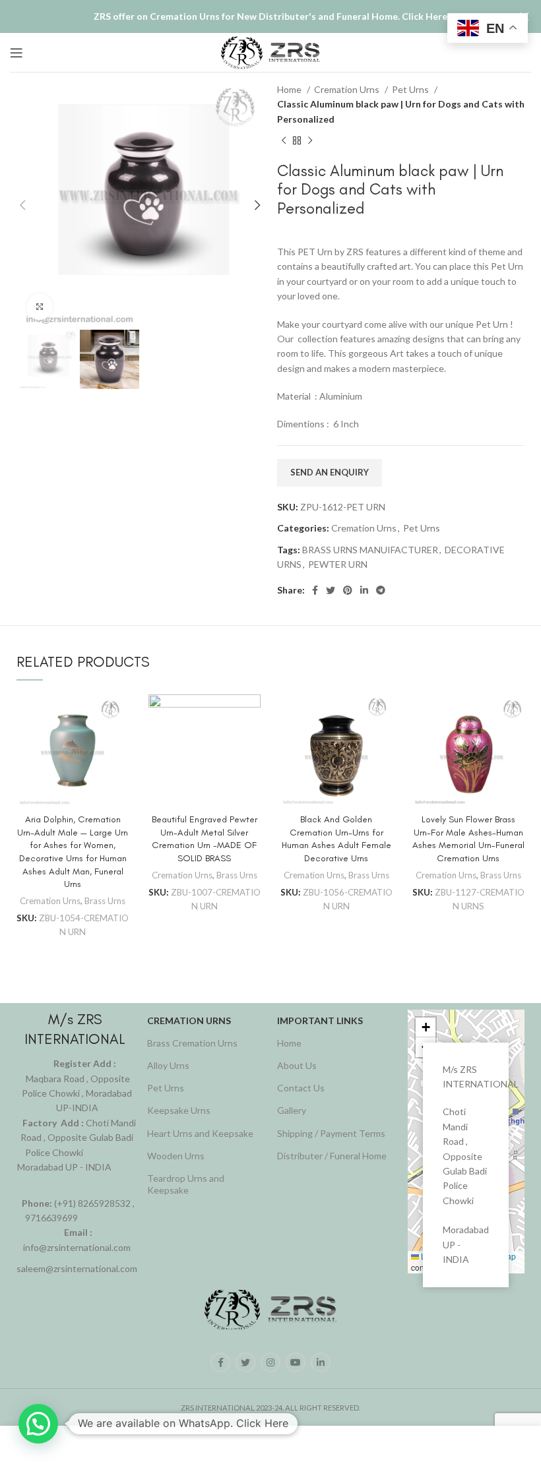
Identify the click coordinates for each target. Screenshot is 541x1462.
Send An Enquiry (329, 472)
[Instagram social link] (270, 1362)
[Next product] (310, 141)
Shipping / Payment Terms (331, 1133)
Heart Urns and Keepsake (200, 1133)
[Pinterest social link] (347, 590)
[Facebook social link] (315, 590)
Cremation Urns (347, 89)
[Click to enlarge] (39, 306)
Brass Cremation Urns (192, 1043)
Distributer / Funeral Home (332, 1155)
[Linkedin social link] (364, 590)
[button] (425, 1027)
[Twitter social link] (330, 590)
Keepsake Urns (178, 1110)
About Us (297, 1065)
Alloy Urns (168, 1065)
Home (290, 89)
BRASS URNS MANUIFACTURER (370, 549)
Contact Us (301, 1087)
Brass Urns (104, 901)
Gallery (291, 1110)
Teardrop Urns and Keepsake (185, 1184)
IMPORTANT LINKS (320, 1020)
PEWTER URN (337, 564)
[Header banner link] (250, 16)
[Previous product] (283, 141)
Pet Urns (411, 89)
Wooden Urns (176, 1155)
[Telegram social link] (380, 590)
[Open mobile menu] (16, 53)
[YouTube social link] (295, 1362)
